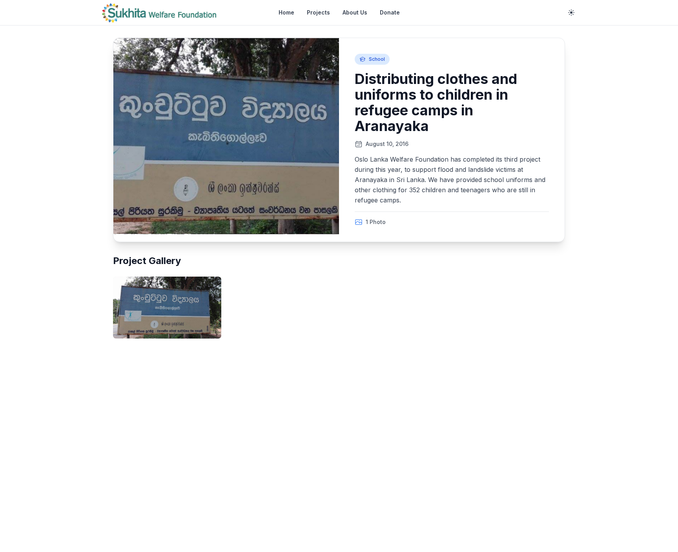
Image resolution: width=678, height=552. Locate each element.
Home (286, 12)
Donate (390, 12)
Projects (318, 12)
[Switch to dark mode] (571, 12)
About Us (355, 12)
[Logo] (159, 12)
